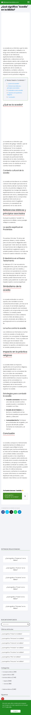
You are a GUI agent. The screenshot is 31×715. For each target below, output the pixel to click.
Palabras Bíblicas (7, 689)
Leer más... (9, 707)
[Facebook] (3, 512)
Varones (6, 684)
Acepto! (15, 711)
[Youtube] (2, 698)
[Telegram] (19, 512)
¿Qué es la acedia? (13, 83)
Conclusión (11, 97)
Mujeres (6, 681)
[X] (11, 512)
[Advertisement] (15, 28)
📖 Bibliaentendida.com (10, 2)
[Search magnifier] (28, 624)
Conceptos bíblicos (7, 672)
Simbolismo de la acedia (15, 90)
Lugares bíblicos (6, 674)
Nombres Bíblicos (7, 677)
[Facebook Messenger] (7, 512)
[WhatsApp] (15, 512)
